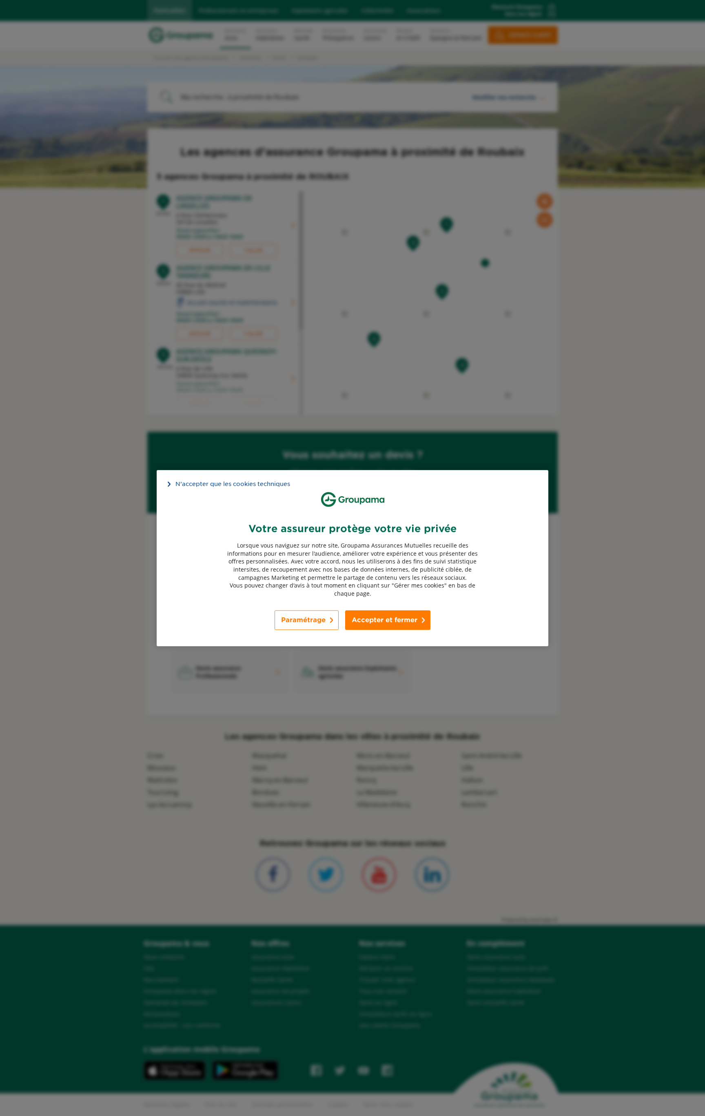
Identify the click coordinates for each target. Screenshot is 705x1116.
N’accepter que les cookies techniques (232, 483)
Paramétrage (303, 620)
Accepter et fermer (384, 620)
